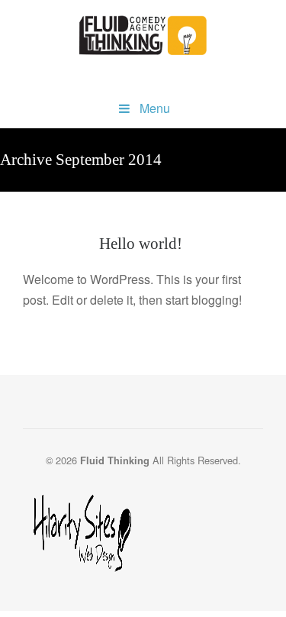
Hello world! (140, 243)
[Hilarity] (143, 534)
